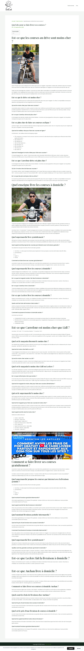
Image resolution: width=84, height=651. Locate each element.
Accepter (71, 648)
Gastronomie (71, 5)
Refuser (79, 648)
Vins (77, 5)
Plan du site (48, 644)
